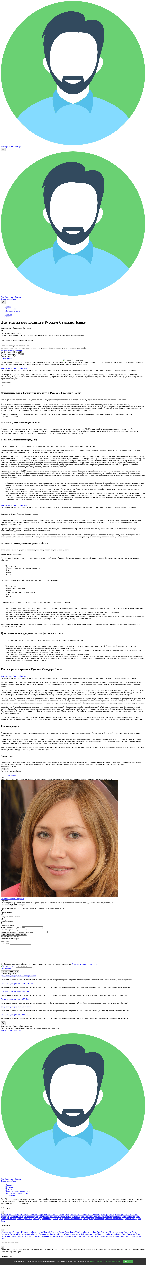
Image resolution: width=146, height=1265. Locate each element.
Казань (72, 1215)
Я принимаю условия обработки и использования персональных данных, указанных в (50, 964)
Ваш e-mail (5, 943)
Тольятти (13, 1217)
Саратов (135, 1215)
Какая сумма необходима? (11, 927)
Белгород (120, 1219)
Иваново (67, 1219)
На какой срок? (7, 930)
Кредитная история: (8, 932)
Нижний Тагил (111, 1219)
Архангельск (130, 1219)
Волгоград (105, 1215)
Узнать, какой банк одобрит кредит (14, 934)
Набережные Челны (8, 1219)
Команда (8, 1189)
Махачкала (76, 1217)
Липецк (20, 1219)
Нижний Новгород (50, 1215)
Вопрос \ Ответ (11, 309)
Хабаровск (85, 1217)
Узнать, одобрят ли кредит (11, 1030)
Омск (67, 1215)
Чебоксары (37, 1219)
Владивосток (44, 1217)
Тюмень (68, 1217)
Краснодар (5, 1217)
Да (3, 769)
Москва (4, 1215)
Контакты (9, 1187)
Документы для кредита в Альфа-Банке (16, 1007)
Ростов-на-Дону (90, 1215)
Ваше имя (5, 941)
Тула (25, 1219)
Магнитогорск (76, 1219)
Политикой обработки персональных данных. (106, 1261)
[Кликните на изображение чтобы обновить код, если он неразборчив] (8, 967)
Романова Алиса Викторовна (12, 899)
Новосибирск (26, 1215)
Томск (124, 1217)
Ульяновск (28, 1217)
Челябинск (79, 1215)
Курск (61, 1219)
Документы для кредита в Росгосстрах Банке (18, 976)
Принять (128, 1261)
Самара (61, 1215)
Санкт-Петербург (14, 1215)
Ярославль (54, 1217)
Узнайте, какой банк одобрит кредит (15, 368)
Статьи (8, 307)
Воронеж (128, 1215)
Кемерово (112, 1217)
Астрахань (131, 1217)
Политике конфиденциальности (84, 964)
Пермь (111, 1215)
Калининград (47, 1219)
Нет (7, 769)
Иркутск (61, 1217)
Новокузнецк (102, 1217)
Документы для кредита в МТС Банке (15, 991)
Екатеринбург (37, 1215)
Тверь (92, 1219)
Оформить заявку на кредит (12, 350)
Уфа (98, 1215)
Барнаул (35, 1217)
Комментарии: (7, 358)
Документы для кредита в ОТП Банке (15, 999)
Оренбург (93, 1217)
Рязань (118, 1217)
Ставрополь (99, 1219)
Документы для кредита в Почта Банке (16, 1015)
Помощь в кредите (12, 311)
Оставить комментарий (10, 971)
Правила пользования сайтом (16, 1193)
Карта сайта (10, 1195)
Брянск (55, 1219)
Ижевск (20, 1217)
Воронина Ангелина (9, 775)
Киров (29, 1219)
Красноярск (119, 1215)
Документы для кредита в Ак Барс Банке (17, 984)
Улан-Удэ (86, 1219)
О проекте (9, 1185)
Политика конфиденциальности (17, 1191)
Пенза (138, 1217)
